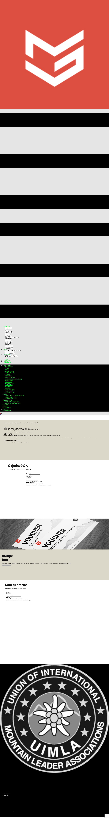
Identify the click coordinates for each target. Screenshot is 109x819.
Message (7, 596)
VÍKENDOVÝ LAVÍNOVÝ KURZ (11, 355)
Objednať (28, 482)
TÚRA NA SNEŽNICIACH (11, 398)
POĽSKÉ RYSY (8, 343)
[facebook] (8, 810)
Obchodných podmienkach (23, 442)
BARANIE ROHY (8, 338)
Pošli (7, 597)
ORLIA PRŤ (7, 334)
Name (27, 473)
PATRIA (6, 329)
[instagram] (18, 810)
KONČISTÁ (7, 344)
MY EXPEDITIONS (7, 362)
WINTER (5, 349)
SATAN (6, 330)
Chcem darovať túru (6, 565)
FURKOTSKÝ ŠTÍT (8, 341)
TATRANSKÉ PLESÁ (9, 348)
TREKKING (5, 406)
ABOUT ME (5, 409)
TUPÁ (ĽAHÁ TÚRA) (9, 346)
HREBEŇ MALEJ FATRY (9, 352)
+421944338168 (5, 795)
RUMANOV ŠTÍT (8, 328)
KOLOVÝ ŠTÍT (8, 340)
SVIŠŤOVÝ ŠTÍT (8, 342)
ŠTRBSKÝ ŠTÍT (8, 335)
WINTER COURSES (7, 354)
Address (28, 476)
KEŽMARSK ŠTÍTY (8, 331)
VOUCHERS (5, 404)
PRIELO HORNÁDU (9, 347)
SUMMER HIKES (7, 326)
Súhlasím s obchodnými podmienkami (35, 481)
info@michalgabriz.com (7, 793)
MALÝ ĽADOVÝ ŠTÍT (9, 336)
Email (27, 475)
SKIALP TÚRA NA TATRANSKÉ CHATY (13, 350)
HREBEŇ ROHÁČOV (9, 332)
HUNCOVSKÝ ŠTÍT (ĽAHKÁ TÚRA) (12, 337)
